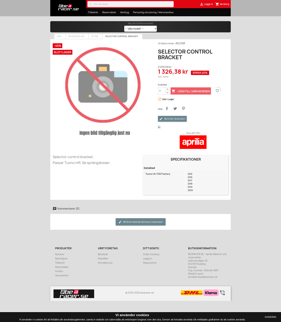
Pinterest (183, 108)
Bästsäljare (61, 258)
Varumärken (61, 275)
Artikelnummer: (166, 43)
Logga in (147, 258)
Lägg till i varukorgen (191, 91)
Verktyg (124, 12)
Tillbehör (93, 12)
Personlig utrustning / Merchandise (153, 12)
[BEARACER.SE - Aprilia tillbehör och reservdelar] (68, 7)
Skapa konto (150, 262)
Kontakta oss (105, 262)
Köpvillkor (103, 258)
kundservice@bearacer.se (202, 276)
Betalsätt (103, 254)
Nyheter (59, 254)
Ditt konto (151, 248)
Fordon (59, 271)
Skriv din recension (174, 118)
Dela (167, 108)
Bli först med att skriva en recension (143, 221)
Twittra (175, 108)
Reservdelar (109, 12)
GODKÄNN (270, 317)
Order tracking (151, 254)
